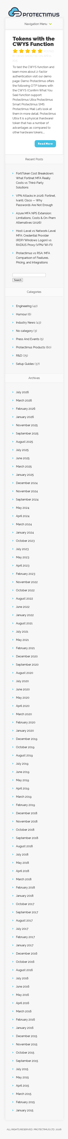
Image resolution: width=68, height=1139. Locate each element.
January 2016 (25, 1028)
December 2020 (27, 656)
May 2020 (22, 697)
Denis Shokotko (27, 56)
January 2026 (25, 417)
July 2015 (22, 1069)
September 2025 (27, 433)
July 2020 (22, 681)
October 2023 (25, 540)
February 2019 (25, 805)
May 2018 (22, 862)
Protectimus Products (30, 347)
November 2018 (27, 821)
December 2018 (26, 813)
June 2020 (23, 689)
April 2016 (22, 1003)
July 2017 (22, 928)
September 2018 (27, 838)
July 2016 (22, 978)
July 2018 (22, 854)
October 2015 (25, 1052)
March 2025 (24, 466)
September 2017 (27, 912)
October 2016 (25, 961)
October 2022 (25, 590)
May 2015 (22, 1077)
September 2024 (27, 499)
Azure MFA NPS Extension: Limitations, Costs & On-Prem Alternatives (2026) (36, 218)
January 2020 (25, 730)
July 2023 (22, 549)
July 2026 (22, 392)
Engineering (24, 306)
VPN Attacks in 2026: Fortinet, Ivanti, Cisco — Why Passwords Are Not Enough (36, 200)
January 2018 (25, 895)
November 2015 (26, 1044)
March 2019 (24, 796)
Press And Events (27, 339)
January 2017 (24, 945)
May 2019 (22, 780)
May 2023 (22, 557)
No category (24, 331)
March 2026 (24, 400)
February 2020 (25, 722)
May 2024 (22, 507)
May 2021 (22, 640)
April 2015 (22, 1085)
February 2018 (25, 887)
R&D (19, 355)
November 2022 (27, 582)
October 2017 (25, 904)
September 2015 (27, 1061)
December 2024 (27, 483)
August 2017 (24, 920)
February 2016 (25, 1019)
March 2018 (24, 879)
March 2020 (24, 714)
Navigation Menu (35, 24)
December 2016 (26, 953)
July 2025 (22, 450)
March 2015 (23, 1094)
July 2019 (22, 763)
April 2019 (22, 788)
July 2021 (22, 631)
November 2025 (27, 425)
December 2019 (26, 739)
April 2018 (22, 871)
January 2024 (25, 532)
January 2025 (25, 474)
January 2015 (24, 1110)
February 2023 (25, 574)
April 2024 (23, 516)
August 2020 (24, 673)
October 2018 (25, 829)
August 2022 (24, 598)
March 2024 (24, 524)
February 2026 (25, 408)
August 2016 (24, 970)
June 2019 (22, 772)
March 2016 (24, 1011)
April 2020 (23, 706)
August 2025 (24, 441)
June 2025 (23, 458)
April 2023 (22, 565)
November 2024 (27, 491)
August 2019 (24, 755)
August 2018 (24, 846)
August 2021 (24, 623)
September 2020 (27, 664)
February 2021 (25, 648)
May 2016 (22, 995)
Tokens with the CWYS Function (34, 41)
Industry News (25, 322)
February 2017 (25, 937)
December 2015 (26, 1036)
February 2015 (25, 1102)
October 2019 (25, 747)
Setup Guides (25, 364)
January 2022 (25, 615)
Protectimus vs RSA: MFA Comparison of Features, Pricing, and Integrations (33, 257)
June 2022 (23, 607)
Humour (21, 314)
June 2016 (22, 986)
